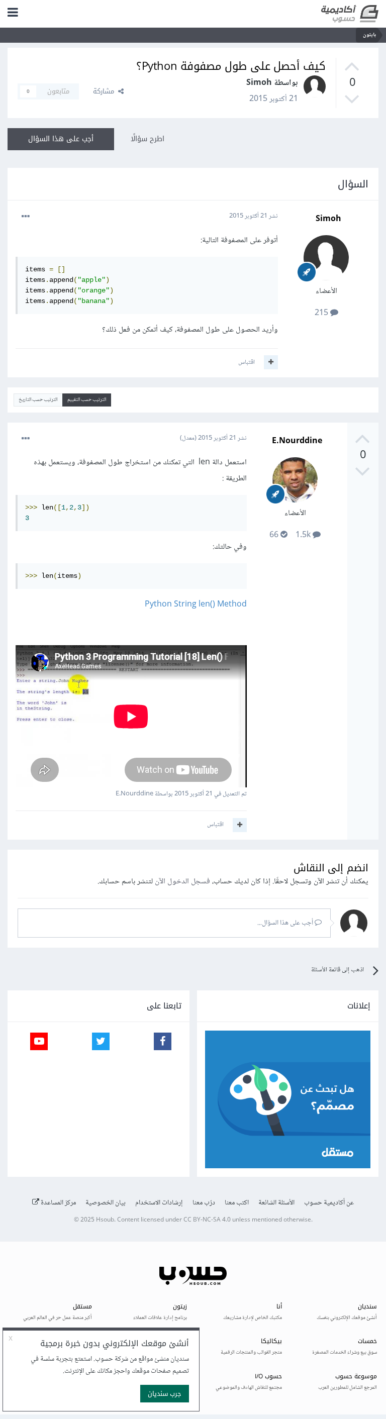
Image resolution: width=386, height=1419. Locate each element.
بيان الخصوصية (105, 1203)
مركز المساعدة (57, 1203)
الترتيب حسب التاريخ (38, 399)
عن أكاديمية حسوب (329, 1203)
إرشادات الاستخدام (159, 1203)
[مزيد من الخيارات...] (26, 217)
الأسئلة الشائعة (276, 1203)
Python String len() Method (196, 605)
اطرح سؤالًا (147, 139)
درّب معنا (203, 1203)
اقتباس (246, 362)
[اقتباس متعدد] (271, 362)
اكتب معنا (237, 1203)
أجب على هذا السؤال (60, 139)
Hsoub (105, 1220)
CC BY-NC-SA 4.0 (207, 1220)
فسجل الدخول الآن (182, 881)
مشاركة (105, 91)
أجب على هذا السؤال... (286, 923)
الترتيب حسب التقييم (86, 399)
